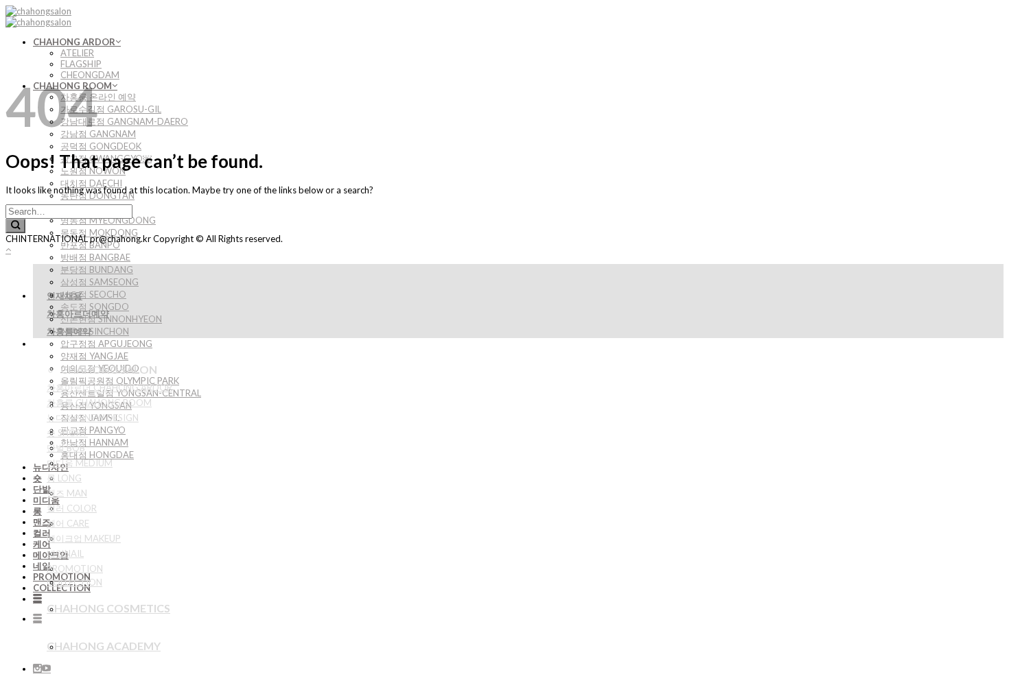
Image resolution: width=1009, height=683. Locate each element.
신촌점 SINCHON (94, 331)
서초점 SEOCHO (93, 294)
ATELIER (77, 52)
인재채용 (64, 295)
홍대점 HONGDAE (97, 454)
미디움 (46, 499)
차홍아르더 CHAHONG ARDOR (109, 387)
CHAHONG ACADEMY (104, 645)
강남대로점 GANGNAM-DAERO (124, 121)
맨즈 (42, 521)
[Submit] (15, 226)
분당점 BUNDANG (96, 269)
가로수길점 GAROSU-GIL (110, 109)
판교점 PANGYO (93, 429)
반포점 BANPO (90, 244)
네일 (42, 565)
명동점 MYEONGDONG (108, 220)
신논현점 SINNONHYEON (111, 318)
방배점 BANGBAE (95, 257)
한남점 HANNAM (94, 442)
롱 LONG (64, 477)
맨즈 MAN (67, 493)
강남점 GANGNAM (98, 133)
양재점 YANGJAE (94, 355)
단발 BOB (66, 447)
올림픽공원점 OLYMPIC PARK (119, 380)
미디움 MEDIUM (80, 462)
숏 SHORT (67, 432)
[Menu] (37, 598)
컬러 (42, 532)
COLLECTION (62, 587)
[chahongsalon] (38, 16)
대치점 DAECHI (91, 183)
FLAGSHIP (81, 63)
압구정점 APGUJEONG (106, 343)
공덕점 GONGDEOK (100, 146)
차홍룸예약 (69, 331)
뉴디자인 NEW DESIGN (93, 417)
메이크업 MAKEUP (84, 538)
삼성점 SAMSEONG (99, 281)
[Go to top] (8, 249)
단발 (42, 488)
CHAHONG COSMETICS (108, 607)
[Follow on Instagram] (37, 668)
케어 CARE (68, 523)
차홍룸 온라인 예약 (98, 96)
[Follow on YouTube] (46, 668)
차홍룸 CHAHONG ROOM (99, 402)
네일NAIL (65, 553)
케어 (42, 543)
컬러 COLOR (72, 508)
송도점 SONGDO (94, 306)
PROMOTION (75, 568)
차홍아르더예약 (78, 313)
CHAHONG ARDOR (74, 41)
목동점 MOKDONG (99, 232)
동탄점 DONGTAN (97, 195)
